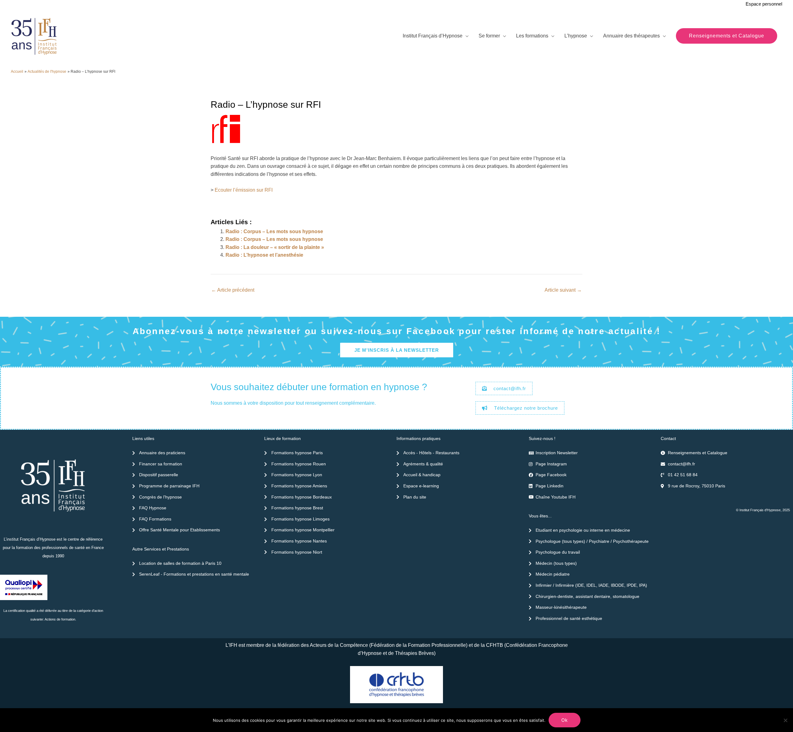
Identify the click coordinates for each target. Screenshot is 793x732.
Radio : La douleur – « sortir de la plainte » (275, 247)
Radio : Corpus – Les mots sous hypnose (274, 231)
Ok (564, 720)
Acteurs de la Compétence (339, 645)
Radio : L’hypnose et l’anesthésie (264, 255)
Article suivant (563, 290)
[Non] (785, 720)
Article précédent (232, 290)
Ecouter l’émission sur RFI (244, 190)
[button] (726, 36)
